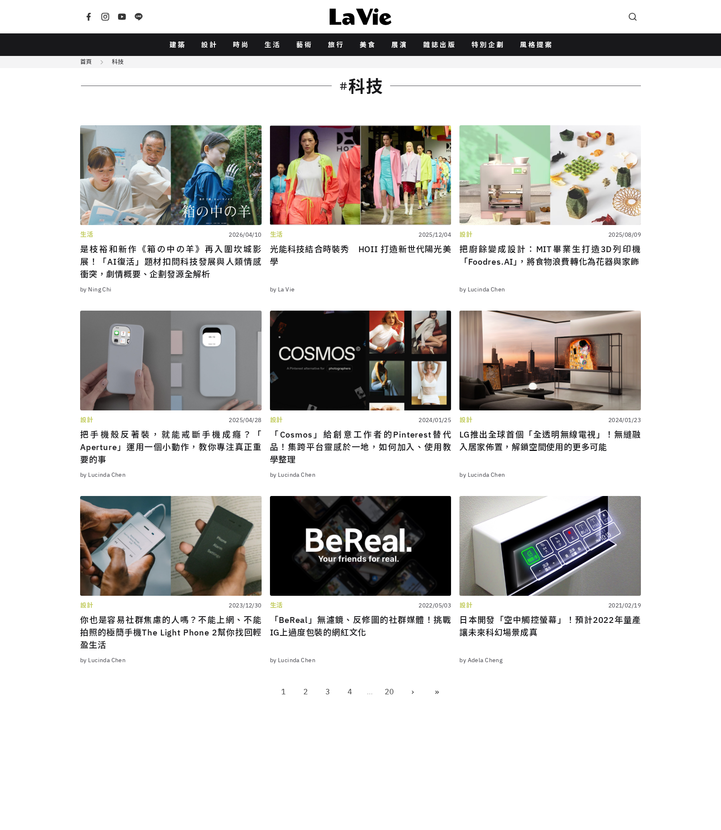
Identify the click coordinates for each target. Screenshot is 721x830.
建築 (177, 44)
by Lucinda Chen (482, 289)
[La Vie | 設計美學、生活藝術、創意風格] (360, 16)
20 (389, 691)
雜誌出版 (439, 44)
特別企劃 (488, 44)
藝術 (304, 44)
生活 (273, 44)
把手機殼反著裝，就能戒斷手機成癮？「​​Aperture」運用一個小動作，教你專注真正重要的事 (171, 447)
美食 (368, 44)
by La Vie (282, 289)
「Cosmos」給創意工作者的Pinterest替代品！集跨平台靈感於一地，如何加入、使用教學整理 (360, 447)
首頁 (86, 62)
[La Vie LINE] (138, 16)
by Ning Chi (96, 289)
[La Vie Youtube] (121, 16)
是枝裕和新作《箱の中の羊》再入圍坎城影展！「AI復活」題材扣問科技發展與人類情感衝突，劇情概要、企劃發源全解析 (171, 261)
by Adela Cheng (480, 660)
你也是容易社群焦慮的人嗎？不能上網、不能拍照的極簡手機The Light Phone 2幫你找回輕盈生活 (171, 632)
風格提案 (536, 44)
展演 (399, 44)
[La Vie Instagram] (105, 16)
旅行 (336, 44)
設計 (209, 44)
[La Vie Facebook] (88, 16)
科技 (118, 62)
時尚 (241, 44)
